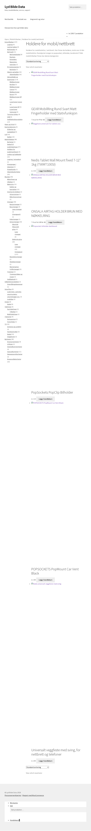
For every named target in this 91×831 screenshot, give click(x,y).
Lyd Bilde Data (15, 7)
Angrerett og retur (37, 19)
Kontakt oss (21, 19)
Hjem (7, 39)
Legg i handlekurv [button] (54, 120)
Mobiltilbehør (15, 39)
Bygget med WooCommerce (33, 795)
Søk (11, 806)
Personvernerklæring (13, 795)
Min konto (14, 803)
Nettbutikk (9, 19)
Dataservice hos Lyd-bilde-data (16, 28)
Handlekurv (15, 820)
